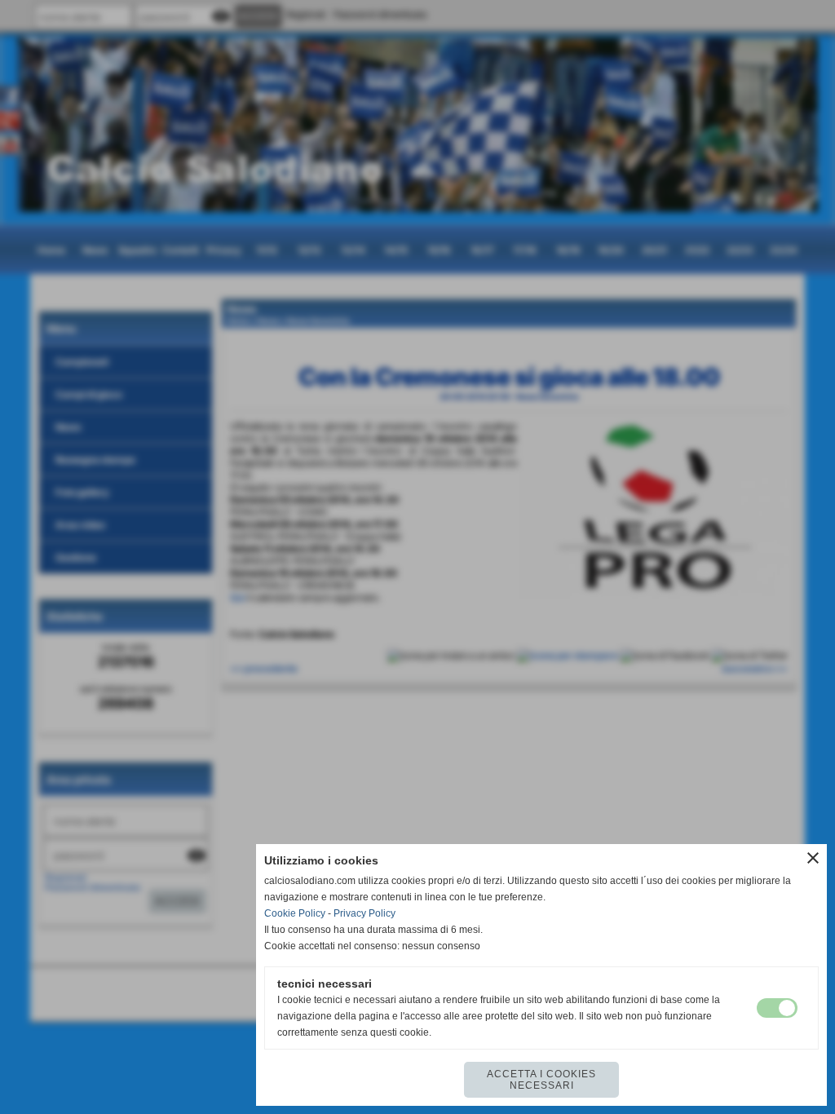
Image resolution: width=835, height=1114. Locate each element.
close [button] (813, 858)
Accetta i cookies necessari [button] (541, 1079)
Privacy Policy (364, 913)
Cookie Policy (294, 913)
